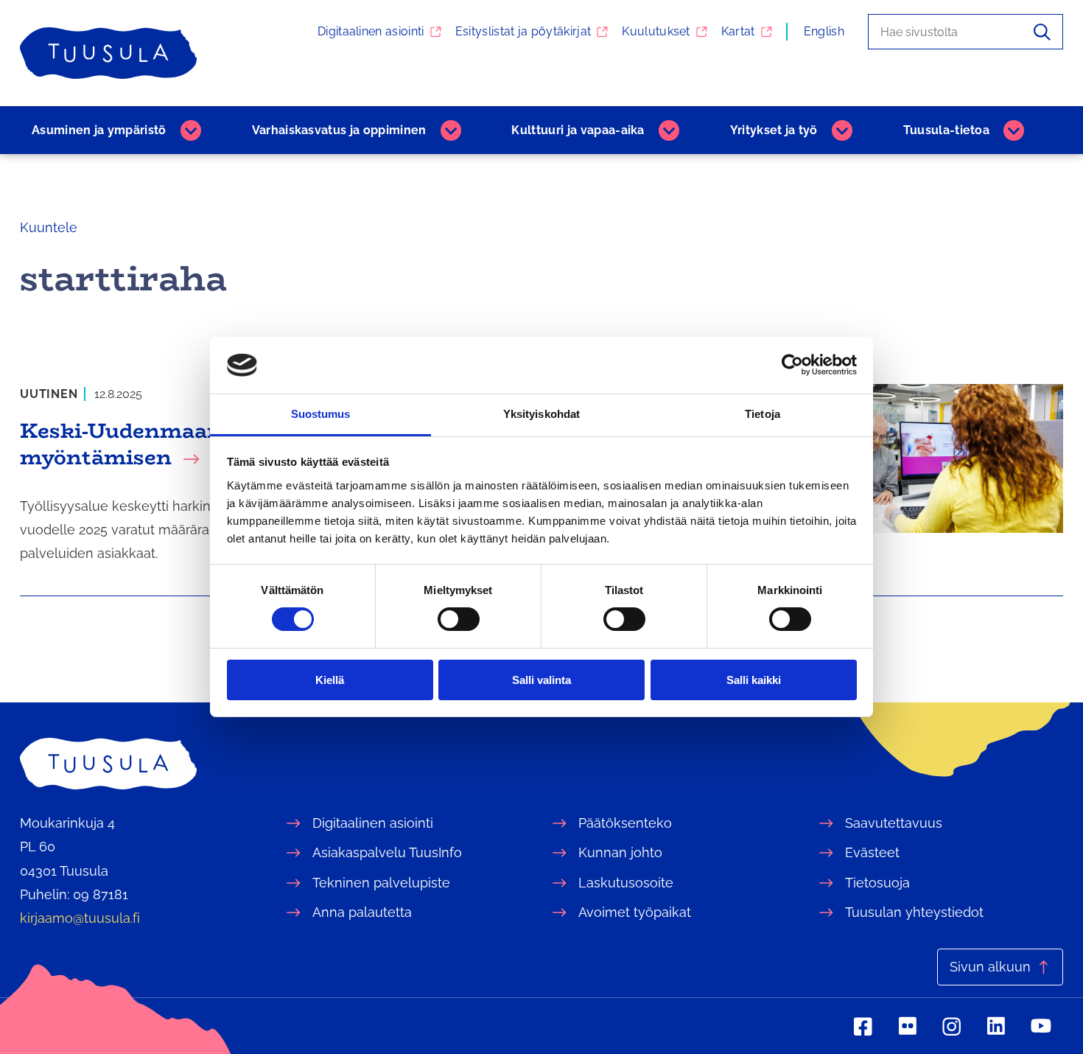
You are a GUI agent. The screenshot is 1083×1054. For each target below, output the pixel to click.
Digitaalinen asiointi (371, 31)
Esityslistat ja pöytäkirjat (523, 31)
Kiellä (329, 680)
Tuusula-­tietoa (946, 130)
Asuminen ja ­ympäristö (99, 130)
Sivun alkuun (990, 966)
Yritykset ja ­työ (774, 130)
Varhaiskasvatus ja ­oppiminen (339, 130)
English (824, 31)
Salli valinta (541, 680)
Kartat (738, 31)
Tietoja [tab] (762, 414)
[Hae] (1042, 31)
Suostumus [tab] (321, 414)
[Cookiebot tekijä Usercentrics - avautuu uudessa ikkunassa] (792, 365)
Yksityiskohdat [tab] (541, 414)
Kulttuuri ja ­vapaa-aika (577, 130)
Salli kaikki (753, 680)
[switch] (459, 619)
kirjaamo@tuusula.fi (80, 918)
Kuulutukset (656, 31)
